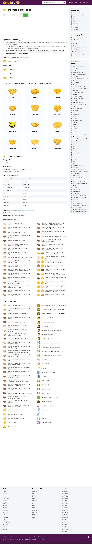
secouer (32, 210)
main (12, 210)
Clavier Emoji (35, 537)
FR (59, 2)
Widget (29, 537)
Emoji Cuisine (43, 537)
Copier (26, 15)
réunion (27, 210)
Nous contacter (22, 537)
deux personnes (33, 46)
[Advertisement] (35, 27)
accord (8, 210)
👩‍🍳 (84, 2)
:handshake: (6, 169)
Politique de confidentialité (10, 537)
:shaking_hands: (8, 171)
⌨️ (73, 2)
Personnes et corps (14, 213)
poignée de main (19, 210)
